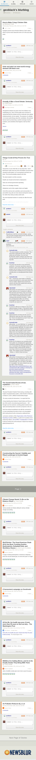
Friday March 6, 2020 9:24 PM (11, 457)
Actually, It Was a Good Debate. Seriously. (18, 101)
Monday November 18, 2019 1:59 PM (13, 705)
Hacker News (8, 72)
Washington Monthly (9, 107)
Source (4, 126)
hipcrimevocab (8, 163)
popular (8, 214)
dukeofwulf (12, 288)
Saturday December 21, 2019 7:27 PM (14, 628)
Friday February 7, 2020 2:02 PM (12, 503)
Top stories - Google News (11, 630)
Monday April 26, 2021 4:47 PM (12, 70)
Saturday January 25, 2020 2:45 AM (13, 550)
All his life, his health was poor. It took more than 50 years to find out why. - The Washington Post (17, 624)
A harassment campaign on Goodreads (17, 589)
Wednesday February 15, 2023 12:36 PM (14, 26)
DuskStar (11, 262)
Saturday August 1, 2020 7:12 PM (12, 161)
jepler (7, 240)
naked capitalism (9, 505)
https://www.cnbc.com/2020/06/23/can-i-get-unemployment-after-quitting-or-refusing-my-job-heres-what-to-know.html (20, 368)
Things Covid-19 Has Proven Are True (16, 158)
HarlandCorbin (13, 250)
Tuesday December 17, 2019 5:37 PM (14, 666)
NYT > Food (7, 28)
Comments (5, 75)
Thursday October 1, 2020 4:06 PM (13, 105)
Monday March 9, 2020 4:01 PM (12, 386)
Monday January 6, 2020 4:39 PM (12, 591)
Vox (5, 389)
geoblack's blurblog (16, 9)
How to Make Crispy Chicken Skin (15, 22)
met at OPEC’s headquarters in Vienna (23, 419)
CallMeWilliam (10, 232)
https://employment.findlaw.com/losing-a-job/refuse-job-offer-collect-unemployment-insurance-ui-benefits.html (20, 372)
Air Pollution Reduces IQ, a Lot (14, 704)
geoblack (8, 45)
